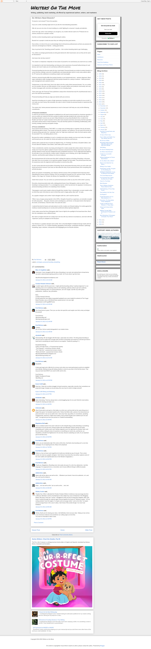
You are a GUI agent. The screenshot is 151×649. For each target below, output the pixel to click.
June (101, 118)
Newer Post (36, 530)
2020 (100, 86)
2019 (100, 89)
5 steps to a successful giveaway (105, 154)
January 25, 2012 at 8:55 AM (43, 507)
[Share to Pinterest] (54, 259)
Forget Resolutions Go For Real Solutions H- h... (106, 197)
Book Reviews (103, 183)
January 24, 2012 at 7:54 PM (43, 447)
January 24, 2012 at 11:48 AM (44, 331)
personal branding (48, 262)
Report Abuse (101, 262)
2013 (100, 101)
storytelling (57, 262)
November (103, 108)
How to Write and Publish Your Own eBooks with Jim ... (107, 137)
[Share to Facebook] (53, 259)
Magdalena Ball (40, 423)
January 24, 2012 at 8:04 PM (43, 459)
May (101, 121)
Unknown (38, 408)
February (102, 127)
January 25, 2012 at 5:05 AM (43, 479)
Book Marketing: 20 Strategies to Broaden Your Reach (107, 216)
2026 (100, 74)
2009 (100, 224)
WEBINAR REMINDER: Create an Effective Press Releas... (107, 172)
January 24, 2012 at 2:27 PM (43, 394)
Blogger (102, 645)
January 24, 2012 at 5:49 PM (43, 419)
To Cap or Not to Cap (105, 134)
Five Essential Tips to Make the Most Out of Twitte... (107, 178)
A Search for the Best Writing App (48, 612)
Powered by (104, 38)
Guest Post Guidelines (102, 62)
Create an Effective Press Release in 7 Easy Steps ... (107, 204)
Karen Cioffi (39, 384)
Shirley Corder (40, 491)
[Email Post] (45, 259)
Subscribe (108, 33)
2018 (100, 91)
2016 (100, 95)
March (102, 125)
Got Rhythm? (103, 194)
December (103, 105)
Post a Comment (38, 522)
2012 (100, 104)
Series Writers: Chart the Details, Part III (46, 539)
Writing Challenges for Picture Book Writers (107, 158)
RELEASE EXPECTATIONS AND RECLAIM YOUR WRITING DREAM (107, 144)
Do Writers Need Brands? (106, 151)
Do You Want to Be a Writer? (107, 160)
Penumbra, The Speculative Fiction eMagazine (107, 200)
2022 (100, 82)
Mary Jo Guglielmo (41, 270)
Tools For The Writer (105, 181)
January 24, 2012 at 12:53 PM (44, 380)
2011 (100, 220)
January (102, 129)
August (102, 114)
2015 (100, 97)
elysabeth (38, 335)
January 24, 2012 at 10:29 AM (44, 304)
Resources (100, 59)
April (101, 123)
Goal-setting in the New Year (107, 192)
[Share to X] (51, 259)
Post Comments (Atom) (66, 534)
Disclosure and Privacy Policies (105, 64)
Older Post (88, 530)
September (103, 112)
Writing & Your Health (105, 166)
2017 (100, 93)
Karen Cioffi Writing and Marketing (45, 391)
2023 (100, 80)
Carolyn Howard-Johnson (43, 283)
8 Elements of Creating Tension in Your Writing (51, 620)
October (102, 110)
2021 (100, 84)
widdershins (39, 473)
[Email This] (48, 259)
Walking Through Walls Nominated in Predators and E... (107, 212)
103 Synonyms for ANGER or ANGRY (43, 627)
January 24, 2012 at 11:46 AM (44, 321)
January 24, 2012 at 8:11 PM (43, 469)
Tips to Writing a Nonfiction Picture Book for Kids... (106, 186)
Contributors (100, 57)
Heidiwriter (39, 397)
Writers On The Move (55, 7)
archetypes (39, 262)
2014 (100, 99)
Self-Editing (103, 147)
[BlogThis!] (50, 259)
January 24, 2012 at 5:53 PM (43, 437)
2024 (100, 78)
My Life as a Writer (104, 140)
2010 (100, 222)
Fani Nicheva (39, 308)
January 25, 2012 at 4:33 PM (43, 519)
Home (62, 530)
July (101, 116)
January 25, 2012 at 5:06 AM (43, 488)
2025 (100, 76)
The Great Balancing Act (106, 175)
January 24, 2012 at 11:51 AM (44, 357)
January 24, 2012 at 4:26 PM (43, 404)
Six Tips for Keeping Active (106, 149)
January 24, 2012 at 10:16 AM (44, 280)
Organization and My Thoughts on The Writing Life (107, 169)
